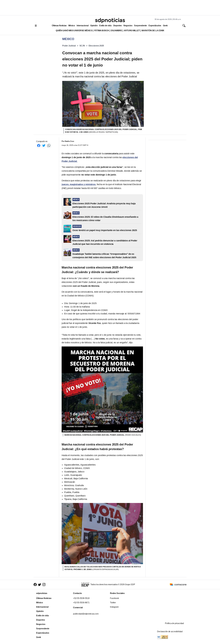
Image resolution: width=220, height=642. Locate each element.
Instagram (114, 607)
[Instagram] (43, 584)
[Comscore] (178, 584)
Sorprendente (140, 25)
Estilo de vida (105, 25)
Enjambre (116, 30)
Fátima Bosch (101, 30)
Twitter (113, 602)
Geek (165, 25)
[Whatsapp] (48, 145)
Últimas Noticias (59, 25)
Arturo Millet (132, 30)
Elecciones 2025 (96, 46)
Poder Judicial (69, 46)
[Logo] (110, 20)
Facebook (114, 598)
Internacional (82, 25)
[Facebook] (38, 145)
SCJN (82, 46)
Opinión (94, 25)
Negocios (127, 25)
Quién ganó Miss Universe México (74, 30)
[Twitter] (43, 145)
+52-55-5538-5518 (81, 598)
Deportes (117, 25)
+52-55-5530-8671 (81, 602)
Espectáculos (155, 25)
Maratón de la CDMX (153, 30)
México (71, 25)
